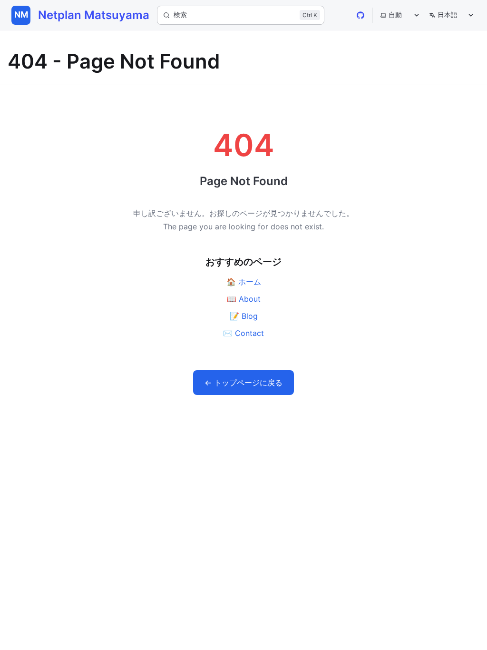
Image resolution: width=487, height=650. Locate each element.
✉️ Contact (243, 333)
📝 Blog (244, 316)
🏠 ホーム (243, 281)
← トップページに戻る (243, 382)
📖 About (244, 299)
